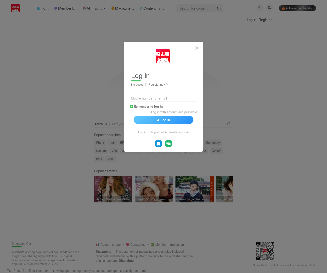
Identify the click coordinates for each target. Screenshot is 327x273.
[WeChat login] (168, 143)
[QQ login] (158, 143)
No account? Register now (148, 84)
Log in (165, 119)
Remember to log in (148, 106)
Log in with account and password (174, 112)
